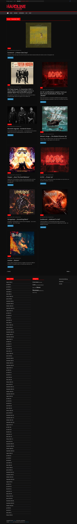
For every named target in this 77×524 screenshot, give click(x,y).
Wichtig (36, 292)
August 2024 (8, 339)
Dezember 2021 (9, 415)
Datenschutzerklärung (63, 279)
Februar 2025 (8, 324)
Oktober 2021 (9, 420)
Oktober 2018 (9, 505)
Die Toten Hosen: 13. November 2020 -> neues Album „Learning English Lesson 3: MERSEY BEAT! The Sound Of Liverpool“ (20, 91)
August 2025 (8, 310)
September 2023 (9, 365)
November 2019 (9, 474)
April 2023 (8, 377)
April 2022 (8, 405)
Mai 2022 (8, 403)
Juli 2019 (8, 484)
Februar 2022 (8, 410)
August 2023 (8, 367)
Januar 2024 (8, 355)
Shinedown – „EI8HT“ (25, 1)
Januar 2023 (8, 384)
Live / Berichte (38, 284)
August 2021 (8, 424)
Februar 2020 (8, 467)
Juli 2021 (8, 427)
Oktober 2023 (9, 362)
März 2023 (8, 379)
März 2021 (8, 436)
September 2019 (9, 479)
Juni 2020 (8, 458)
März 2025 (8, 322)
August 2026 (8, 282)
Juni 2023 (8, 372)
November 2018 (9, 503)
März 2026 (8, 294)
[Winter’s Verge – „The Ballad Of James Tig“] (55, 118)
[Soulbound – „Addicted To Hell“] (55, 201)
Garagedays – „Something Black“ (17, 219)
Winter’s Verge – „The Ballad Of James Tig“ (53, 136)
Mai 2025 (8, 317)
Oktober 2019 (9, 477)
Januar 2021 (8, 441)
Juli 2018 (8, 507)
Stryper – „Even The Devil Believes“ (18, 177)
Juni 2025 (8, 315)
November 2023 (9, 360)
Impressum (61, 281)
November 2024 (9, 332)
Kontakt (60, 283)
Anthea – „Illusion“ (13, 260)
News (11, 13)
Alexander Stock (18, 50)
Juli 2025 (8, 313)
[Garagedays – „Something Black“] (22, 201)
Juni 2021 (8, 429)
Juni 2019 (8, 486)
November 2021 (9, 417)
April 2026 (8, 291)
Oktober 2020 (9, 448)
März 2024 (8, 351)
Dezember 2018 (9, 500)
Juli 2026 (8, 284)
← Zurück (8, 271)
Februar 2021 (8, 439)
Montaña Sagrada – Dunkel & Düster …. (20, 129)
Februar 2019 (8, 496)
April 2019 (8, 491)
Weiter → (69, 271)
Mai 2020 (8, 460)
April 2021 (8, 434)
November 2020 (9, 446)
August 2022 (8, 396)
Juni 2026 (8, 286)
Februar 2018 (8, 515)
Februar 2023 (8, 382)
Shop (30, 13)
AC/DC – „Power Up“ (46, 177)
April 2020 (8, 462)
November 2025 (9, 303)
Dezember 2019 (9, 472)
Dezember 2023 (9, 358)
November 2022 (9, 389)
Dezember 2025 (9, 301)
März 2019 (8, 493)
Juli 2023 (8, 370)
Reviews (15, 13)
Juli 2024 (8, 341)
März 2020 (8, 465)
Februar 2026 (8, 296)
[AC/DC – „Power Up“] (55, 159)
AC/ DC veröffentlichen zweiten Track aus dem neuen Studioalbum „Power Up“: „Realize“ (53, 93)
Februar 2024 (8, 353)
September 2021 (9, 422)
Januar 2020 (8, 469)
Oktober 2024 (9, 334)
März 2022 (8, 408)
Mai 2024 (8, 346)
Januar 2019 (8, 498)
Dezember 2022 (9, 386)
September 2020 (9, 450)
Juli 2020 (8, 455)
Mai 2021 (8, 431)
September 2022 (9, 393)
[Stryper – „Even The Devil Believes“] (22, 159)
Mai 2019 (8, 488)
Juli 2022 (8, 398)
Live (26, 13)
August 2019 (8, 481)
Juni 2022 (8, 400)
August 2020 (8, 453)
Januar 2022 (8, 412)
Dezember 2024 (9, 329)
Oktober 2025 (9, 305)
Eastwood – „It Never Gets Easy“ (17, 53)
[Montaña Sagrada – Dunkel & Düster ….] (22, 115)
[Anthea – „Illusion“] (22, 243)
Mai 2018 (8, 510)
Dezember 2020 (9, 443)
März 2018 (8, 512)
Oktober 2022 (9, 391)
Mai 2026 (8, 289)
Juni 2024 (8, 343)
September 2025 (9, 308)
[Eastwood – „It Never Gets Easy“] (38, 35)
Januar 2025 (8, 327)
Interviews (21, 13)
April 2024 (8, 348)
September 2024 (9, 336)
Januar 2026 (8, 298)
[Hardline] (7, 13)
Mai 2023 (8, 374)
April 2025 (8, 320)
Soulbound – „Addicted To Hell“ (50, 219)
